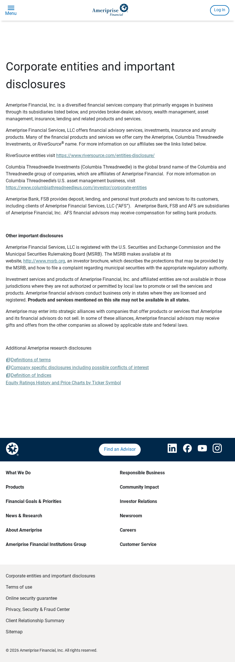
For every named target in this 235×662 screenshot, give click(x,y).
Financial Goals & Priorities (33, 501)
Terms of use (19, 587)
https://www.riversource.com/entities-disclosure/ (105, 155)
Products (15, 487)
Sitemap (14, 631)
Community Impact (139, 487)
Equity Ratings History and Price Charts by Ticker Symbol (63, 382)
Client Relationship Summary (35, 620)
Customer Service (138, 544)
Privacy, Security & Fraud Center (38, 609)
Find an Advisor (120, 449)
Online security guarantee (31, 598)
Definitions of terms (31, 360)
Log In (219, 9)
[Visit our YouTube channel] (199, 450)
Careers (128, 530)
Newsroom (131, 515)
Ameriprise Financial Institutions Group (46, 544)
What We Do (18, 472)
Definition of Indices (31, 375)
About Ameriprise (24, 530)
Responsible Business (142, 472)
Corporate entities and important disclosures (50, 576)
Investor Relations (138, 501)
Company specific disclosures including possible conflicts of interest (80, 367)
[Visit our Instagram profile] (214, 450)
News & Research (24, 515)
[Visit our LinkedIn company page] (169, 450)
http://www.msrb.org (44, 261)
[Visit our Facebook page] (184, 450)
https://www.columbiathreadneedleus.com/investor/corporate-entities (76, 187)
